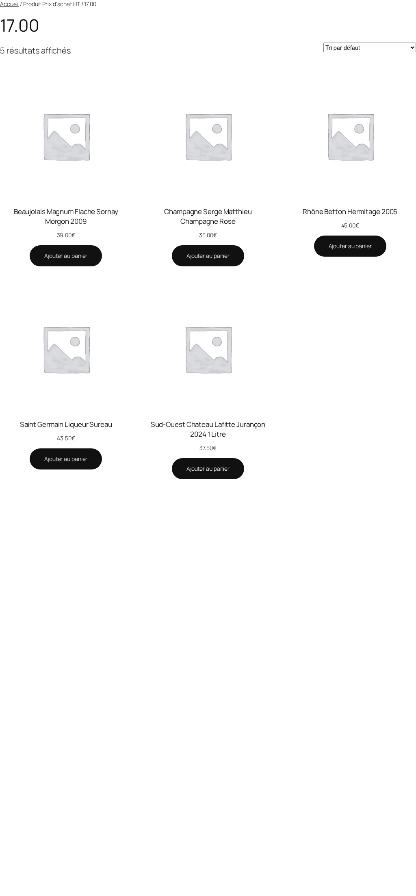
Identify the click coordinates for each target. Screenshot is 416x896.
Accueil (9, 4)
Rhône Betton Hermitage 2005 (350, 211)
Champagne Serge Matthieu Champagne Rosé (208, 216)
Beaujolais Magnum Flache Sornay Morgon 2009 (66, 216)
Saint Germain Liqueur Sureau (66, 424)
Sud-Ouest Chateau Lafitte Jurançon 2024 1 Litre (208, 429)
